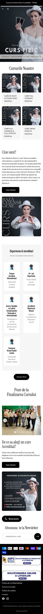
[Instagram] (7, 598)
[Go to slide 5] (23, 432)
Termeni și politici (21, 611)
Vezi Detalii (11, 190)
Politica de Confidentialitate (12, 583)
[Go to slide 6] (25, 432)
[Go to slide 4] (21, 432)
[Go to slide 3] (19, 432)
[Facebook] (3, 598)
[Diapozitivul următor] (38, 400)
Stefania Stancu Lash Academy (17, 606)
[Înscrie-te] (37, 536)
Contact (5, 594)
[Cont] (35, 9)
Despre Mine (21, 377)
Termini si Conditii (8, 587)
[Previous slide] (5, 420)
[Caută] (8, 9)
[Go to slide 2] (17, 432)
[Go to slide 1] (15, 432)
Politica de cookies (9, 591)
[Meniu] (2, 9)
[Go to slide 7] (28, 432)
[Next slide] (38, 420)
